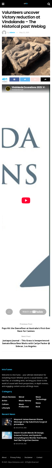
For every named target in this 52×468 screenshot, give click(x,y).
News (38, 403)
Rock (38, 406)
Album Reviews (9, 397)
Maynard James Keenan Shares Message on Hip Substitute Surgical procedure (30, 422)
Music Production (24, 405)
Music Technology (41, 398)
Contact (39, 457)
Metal (21, 397)
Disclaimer (29, 457)
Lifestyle (6, 408)
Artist (4, 400)
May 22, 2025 (24, 32)
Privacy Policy (15, 457)
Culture (5, 404)
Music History (25, 400)
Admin (12, 32)
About (4, 457)
